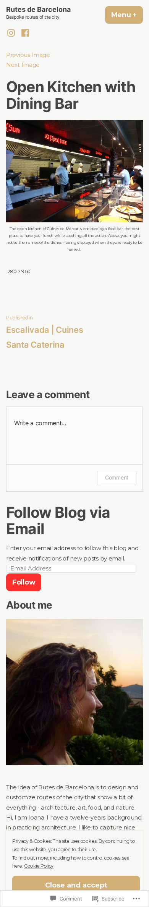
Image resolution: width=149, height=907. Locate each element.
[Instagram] (12, 33)
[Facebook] (24, 33)
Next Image (23, 65)
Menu (127, 15)
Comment (116, 477)
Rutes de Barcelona (38, 9)
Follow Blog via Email (58, 520)
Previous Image (28, 55)
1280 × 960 (18, 271)
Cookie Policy (38, 866)
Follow (23, 582)
